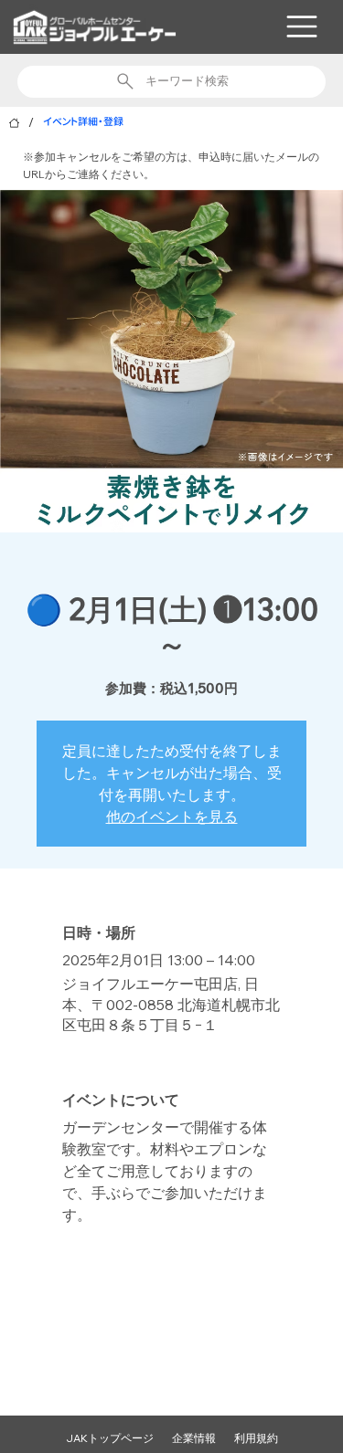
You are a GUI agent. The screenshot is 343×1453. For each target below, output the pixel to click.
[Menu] (302, 26)
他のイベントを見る (172, 816)
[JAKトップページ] (14, 123)
